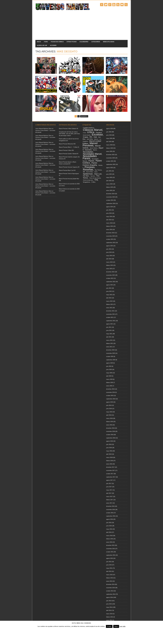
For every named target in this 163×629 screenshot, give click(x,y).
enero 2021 (109, 346)
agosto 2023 (109, 246)
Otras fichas (72, 41)
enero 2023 (109, 268)
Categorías (95, 41)
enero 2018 (109, 464)
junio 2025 (109, 174)
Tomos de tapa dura (88, 180)
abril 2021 (108, 337)
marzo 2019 (109, 418)
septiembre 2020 (110, 360)
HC (91, 137)
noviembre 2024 (110, 197)
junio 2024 (109, 213)
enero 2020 (109, 386)
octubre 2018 (109, 434)
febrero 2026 (109, 148)
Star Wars (86, 176)
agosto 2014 (109, 597)
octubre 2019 (109, 395)
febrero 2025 (109, 187)
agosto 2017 (109, 480)
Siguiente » (84, 116)
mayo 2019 (109, 412)
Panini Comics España (90, 164)
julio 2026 (108, 132)
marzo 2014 (109, 613)
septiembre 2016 (110, 516)
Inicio (39, 41)
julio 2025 (108, 171)
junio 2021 (109, 330)
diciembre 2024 (110, 193)
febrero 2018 (109, 460)
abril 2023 (108, 259)
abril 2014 (108, 610)
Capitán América (88, 128)
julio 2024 (108, 210)
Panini (91, 161)
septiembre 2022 (110, 281)
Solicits (96, 171)
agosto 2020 (109, 363)
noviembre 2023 (110, 236)
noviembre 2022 (110, 275)
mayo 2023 (109, 255)
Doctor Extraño (87, 135)
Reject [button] (116, 626)
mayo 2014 (109, 607)
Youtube (113, 4)
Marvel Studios (93, 148)
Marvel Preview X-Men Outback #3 (68, 128)
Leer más (122, 626)
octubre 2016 (109, 512)
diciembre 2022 (110, 272)
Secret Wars (89, 172)
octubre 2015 (109, 552)
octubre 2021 (109, 317)
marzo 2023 (109, 262)
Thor (97, 176)
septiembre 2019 (110, 399)
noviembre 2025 (110, 158)
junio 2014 (109, 604)
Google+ (109, 4)
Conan (84, 132)
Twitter (105, 4)
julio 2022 (108, 288)
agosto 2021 (109, 324)
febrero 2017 (109, 499)
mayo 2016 (109, 529)
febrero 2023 (109, 265)
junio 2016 (109, 526)
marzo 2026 (109, 145)
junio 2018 (109, 447)
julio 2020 (108, 366)
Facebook (101, 4)
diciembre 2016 (110, 506)
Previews (90, 167)
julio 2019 (108, 405)
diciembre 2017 (110, 467)
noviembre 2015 (110, 548)
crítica (90, 132)
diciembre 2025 (110, 154)
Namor (95, 150)
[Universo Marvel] (63, 10)
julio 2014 (108, 600)
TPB (96, 180)
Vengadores (86, 182)
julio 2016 (108, 522)
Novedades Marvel (92, 154)
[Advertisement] (81, 26)
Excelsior (97, 134)
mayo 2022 (109, 294)
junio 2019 (109, 408)
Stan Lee (98, 174)
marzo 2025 (109, 184)
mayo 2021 (109, 333)
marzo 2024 (109, 223)
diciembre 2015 (110, 545)
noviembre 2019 (110, 392)
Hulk (95, 137)
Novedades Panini (90, 157)
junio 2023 (109, 252)
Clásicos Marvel (92, 129)
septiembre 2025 (110, 164)
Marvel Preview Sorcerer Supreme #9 (69, 167)
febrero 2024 (109, 226)
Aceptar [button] (109, 626)
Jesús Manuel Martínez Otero (43, 128)
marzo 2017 (109, 496)
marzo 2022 (109, 301)
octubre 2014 (109, 591)
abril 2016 (108, 532)
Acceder (53, 45)
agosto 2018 (109, 441)
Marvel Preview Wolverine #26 (67, 144)
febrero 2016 (109, 539)
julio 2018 (108, 444)
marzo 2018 (109, 457)
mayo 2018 (109, 451)
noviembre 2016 (110, 509)
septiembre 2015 (110, 555)
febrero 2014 (109, 617)
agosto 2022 (109, 285)
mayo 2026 (109, 138)
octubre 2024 (109, 200)
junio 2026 (109, 135)
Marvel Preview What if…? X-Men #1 (69, 147)
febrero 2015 (109, 578)
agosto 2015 (109, 558)
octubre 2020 (109, 356)
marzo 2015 (109, 574)
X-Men (93, 182)
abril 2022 (108, 298)
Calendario (84, 41)
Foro (46, 41)
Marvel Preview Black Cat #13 (67, 170)
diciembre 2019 (110, 389)
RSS (118, 4)
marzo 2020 (109, 379)
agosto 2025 (109, 167)
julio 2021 (108, 327)
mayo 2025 (109, 177)
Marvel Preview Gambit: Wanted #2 (68, 153)
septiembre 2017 (110, 477)
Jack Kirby (90, 139)
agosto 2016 (109, 519)
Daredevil (99, 132)
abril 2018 (108, 454)
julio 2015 (108, 561)
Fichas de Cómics (57, 41)
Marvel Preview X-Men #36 (66, 150)
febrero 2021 (109, 343)
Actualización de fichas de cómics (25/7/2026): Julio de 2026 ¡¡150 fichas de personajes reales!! (69, 133)
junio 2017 (109, 486)
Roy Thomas (98, 170)
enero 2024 (109, 229)
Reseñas (88, 169)
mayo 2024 (109, 216)
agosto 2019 (109, 402)
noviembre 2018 (110, 431)
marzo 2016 (109, 535)
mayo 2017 (109, 490)
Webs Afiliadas (108, 41)
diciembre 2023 (110, 232)
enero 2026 (109, 151)
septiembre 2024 (110, 203)
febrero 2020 (109, 382)
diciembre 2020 (110, 350)
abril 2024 (108, 219)
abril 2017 (108, 493)
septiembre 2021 (110, 320)
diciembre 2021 (110, 311)
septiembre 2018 (110, 438)
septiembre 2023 (110, 242)
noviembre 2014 (110, 587)
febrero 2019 (109, 421)
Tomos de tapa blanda (95, 178)
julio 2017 (108, 483)
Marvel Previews (90, 144)
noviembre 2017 (110, 470)
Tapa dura (92, 176)
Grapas (85, 137)
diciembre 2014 (110, 584)
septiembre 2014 (110, 594)
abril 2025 (108, 180)
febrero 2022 (109, 304)
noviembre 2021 (110, 314)
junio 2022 (109, 291)
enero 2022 (109, 307)
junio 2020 (109, 369)
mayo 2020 (109, 373)
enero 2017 (109, 503)
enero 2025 (109, 190)
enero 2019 (109, 425)
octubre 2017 (109, 473)
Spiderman (88, 174)
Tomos (85, 178)
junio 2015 (109, 565)
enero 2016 (109, 542)
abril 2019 (108, 415)
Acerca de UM (42, 45)
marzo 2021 (109, 340)
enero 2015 (109, 581)
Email (122, 4)
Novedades (88, 152)
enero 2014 (109, 620)
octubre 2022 (109, 278)
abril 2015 (108, 571)
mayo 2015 (109, 568)
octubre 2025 (109, 161)
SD (84, 172)
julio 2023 (108, 249)
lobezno (96, 139)
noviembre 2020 (110, 353)
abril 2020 (108, 376)
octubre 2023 (109, 239)
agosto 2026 (109, 128)
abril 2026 (108, 141)
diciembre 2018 (110, 428)
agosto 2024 (109, 206)
